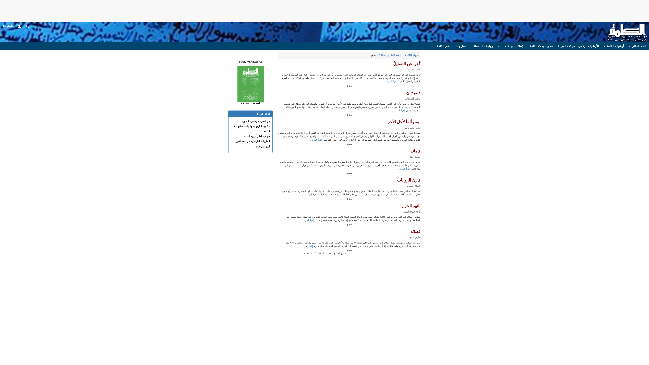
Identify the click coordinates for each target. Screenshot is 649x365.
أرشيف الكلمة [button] (615, 46)
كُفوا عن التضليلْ (406, 64)
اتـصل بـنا (462, 46)
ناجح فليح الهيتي (411, 211)
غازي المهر (414, 237)
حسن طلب (414, 69)
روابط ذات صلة (483, 46)
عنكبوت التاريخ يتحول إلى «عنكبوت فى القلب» (247, 126)
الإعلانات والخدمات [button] (512, 46)
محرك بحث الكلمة (541, 46)
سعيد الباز (415, 156)
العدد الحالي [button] (638, 46)
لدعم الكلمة (444, 46)
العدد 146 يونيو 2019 (390, 55)
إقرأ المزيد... (391, 81)
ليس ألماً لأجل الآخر (404, 122)
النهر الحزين (410, 206)
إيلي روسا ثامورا (411, 127)
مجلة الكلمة (411, 55)
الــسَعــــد (265, 131)
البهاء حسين (413, 185)
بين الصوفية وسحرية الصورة (256, 121)
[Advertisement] (324, 9)
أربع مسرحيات (263, 146)
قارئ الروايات (408, 180)
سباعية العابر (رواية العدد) (257, 136)
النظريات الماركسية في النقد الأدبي (252, 141)
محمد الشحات (412, 98)
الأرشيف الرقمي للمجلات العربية (578, 46)
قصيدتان (413, 93)
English (8, 26)
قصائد (415, 151)
